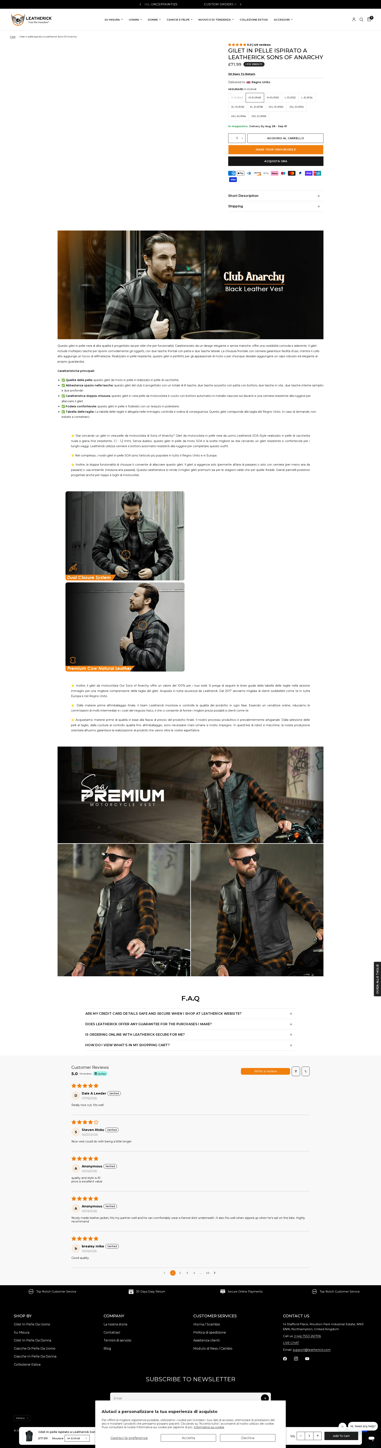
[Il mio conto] (354, 19)
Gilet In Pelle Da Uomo (32, 1324)
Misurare (58, 1438)
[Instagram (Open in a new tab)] (298, 1358)
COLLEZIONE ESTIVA (254, 19)
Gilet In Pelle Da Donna (32, 1340)
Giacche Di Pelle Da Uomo (34, 1348)
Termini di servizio (117, 1340)
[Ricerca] (361, 19)
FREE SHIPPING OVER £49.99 (209, 4)
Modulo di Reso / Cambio (212, 1348)
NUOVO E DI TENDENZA (214, 19)
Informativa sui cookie (209, 1427)
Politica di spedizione (209, 1332)
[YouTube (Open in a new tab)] (309, 1358)
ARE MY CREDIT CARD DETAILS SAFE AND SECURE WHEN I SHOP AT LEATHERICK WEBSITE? (163, 1014)
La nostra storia (115, 1324)
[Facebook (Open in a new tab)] (287, 1358)
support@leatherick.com (312, 1350)
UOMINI (134, 19)
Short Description (243, 196)
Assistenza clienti (206, 1340)
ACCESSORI (282, 19)
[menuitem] (114, 19)
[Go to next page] (216, 1273)
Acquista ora (275, 161)
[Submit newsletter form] (265, 1398)
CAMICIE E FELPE (178, 19)
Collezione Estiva (27, 1364)
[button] (237, 45)
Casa (12, 36)
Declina (247, 1438)
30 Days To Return (241, 73)
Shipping (235, 206)
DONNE (153, 19)
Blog (107, 1348)
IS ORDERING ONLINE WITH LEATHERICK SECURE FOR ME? (135, 1034)
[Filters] (296, 1071)
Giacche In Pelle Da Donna (35, 1356)
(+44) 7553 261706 (307, 1336)
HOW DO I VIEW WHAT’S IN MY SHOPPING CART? (127, 1045)
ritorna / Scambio (206, 1324)
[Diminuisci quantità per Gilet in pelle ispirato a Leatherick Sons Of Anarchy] (231, 138)
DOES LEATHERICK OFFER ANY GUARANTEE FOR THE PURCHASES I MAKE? (148, 1024)
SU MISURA (112, 19)
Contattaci (112, 1332)
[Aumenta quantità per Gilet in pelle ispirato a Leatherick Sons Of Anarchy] (242, 138)
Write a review (265, 1071)
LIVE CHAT (291, 1343)
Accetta (188, 1438)
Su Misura (21, 1332)
